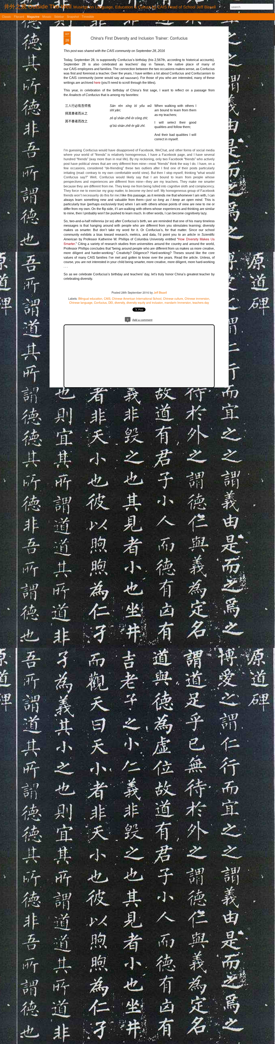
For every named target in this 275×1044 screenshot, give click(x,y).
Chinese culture (173, 298)
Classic (6, 16)
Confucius (100, 302)
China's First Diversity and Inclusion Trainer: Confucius (139, 38)
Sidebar (59, 16)
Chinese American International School (136, 298)
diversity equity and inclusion (144, 302)
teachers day (200, 302)
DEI (110, 302)
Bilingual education (90, 298)
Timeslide (88, 16)
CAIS (107, 298)
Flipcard (19, 16)
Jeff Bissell (160, 292)
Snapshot (73, 16)
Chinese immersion (197, 298)
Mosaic (46, 16)
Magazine (33, 16)
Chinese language (80, 302)
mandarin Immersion (177, 302)
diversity (120, 302)
